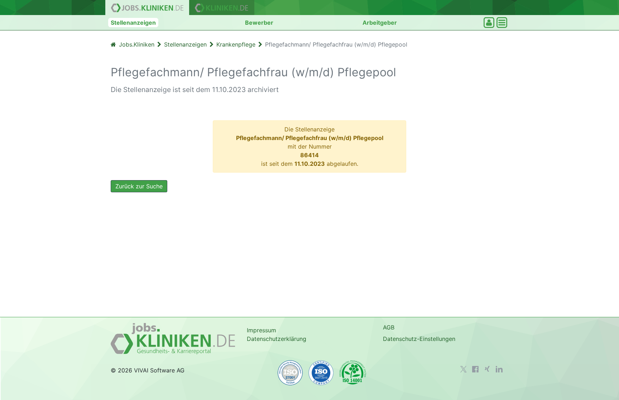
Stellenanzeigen (133, 22)
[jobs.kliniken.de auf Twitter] (463, 369)
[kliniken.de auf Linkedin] (499, 369)
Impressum (261, 330)
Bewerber (259, 22)
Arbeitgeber (380, 22)
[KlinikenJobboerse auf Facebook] (475, 369)
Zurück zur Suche (139, 186)
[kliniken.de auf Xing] (487, 369)
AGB (388, 327)
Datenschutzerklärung (276, 338)
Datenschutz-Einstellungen (419, 338)
